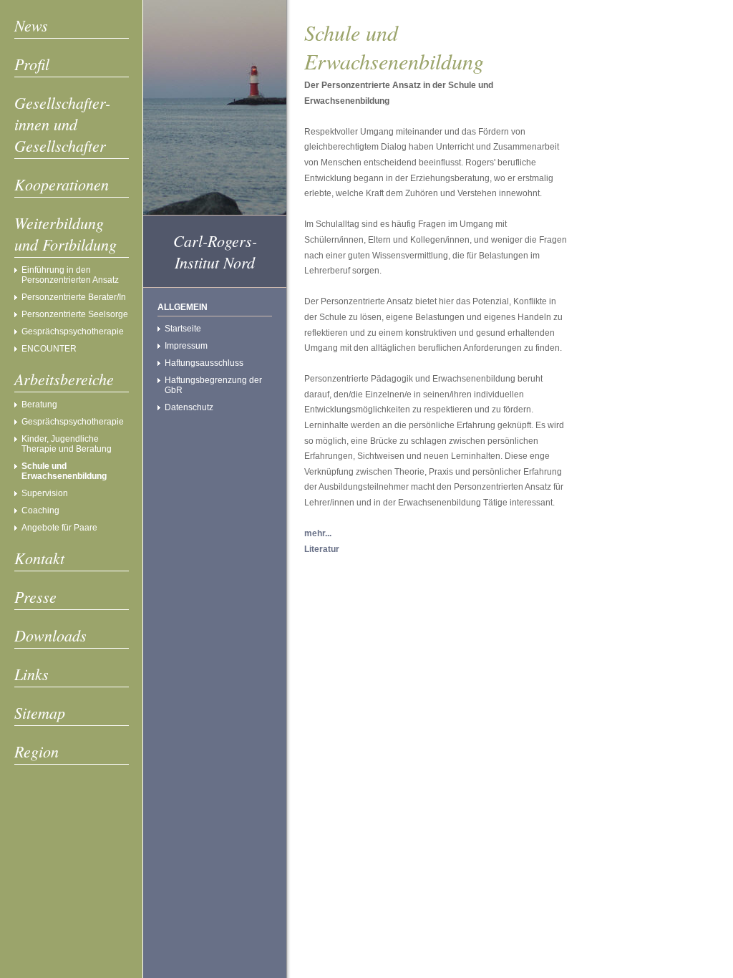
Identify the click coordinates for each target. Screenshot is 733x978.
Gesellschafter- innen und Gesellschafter (62, 124)
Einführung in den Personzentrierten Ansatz (70, 275)
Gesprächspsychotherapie (72, 331)
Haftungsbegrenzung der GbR (213, 385)
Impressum (186, 346)
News (31, 25)
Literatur (321, 549)
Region (36, 751)
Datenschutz (189, 407)
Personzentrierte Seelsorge (74, 314)
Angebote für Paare (59, 528)
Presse (35, 596)
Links (31, 673)
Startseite (183, 329)
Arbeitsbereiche (64, 378)
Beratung (39, 405)
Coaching (40, 510)
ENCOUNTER (49, 349)
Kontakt (39, 557)
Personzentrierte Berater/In (73, 297)
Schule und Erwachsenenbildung (64, 471)
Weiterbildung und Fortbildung (65, 233)
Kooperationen (61, 184)
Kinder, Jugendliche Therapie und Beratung (66, 444)
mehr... (317, 533)
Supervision (44, 493)
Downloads (50, 635)
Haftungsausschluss (204, 363)
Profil (31, 63)
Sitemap (39, 712)
